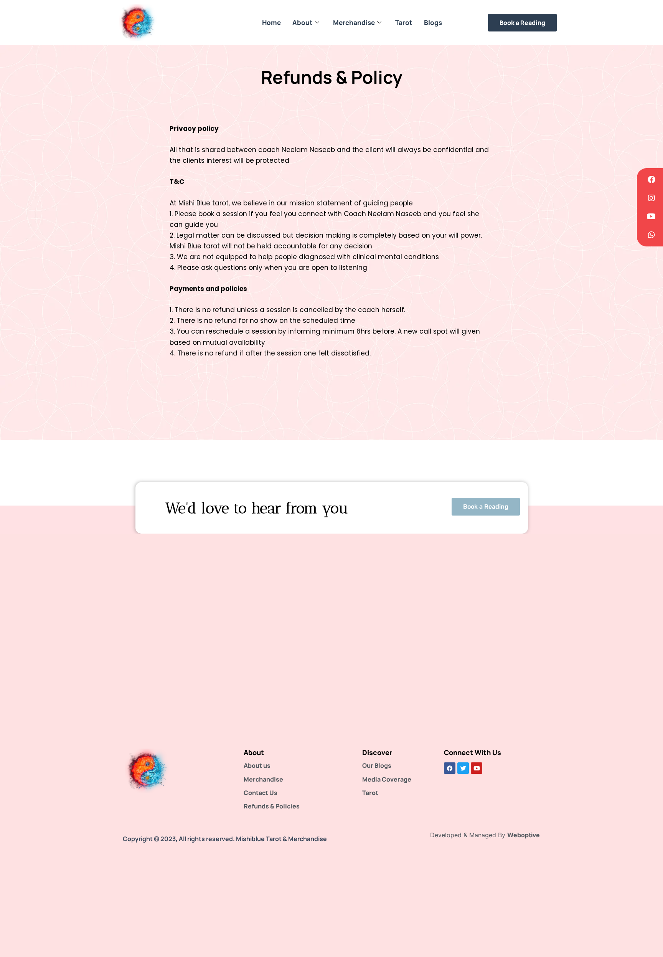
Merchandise (354, 22)
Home (271, 22)
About (302, 22)
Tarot (403, 22)
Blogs (433, 22)
